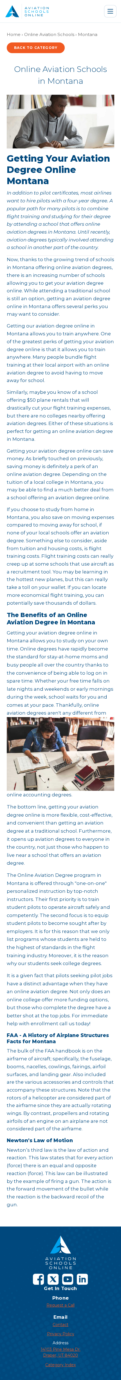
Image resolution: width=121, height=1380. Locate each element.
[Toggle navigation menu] (110, 11)
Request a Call (60, 1305)
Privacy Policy (60, 1333)
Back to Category (35, 48)
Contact (60, 1324)
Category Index (60, 1364)
